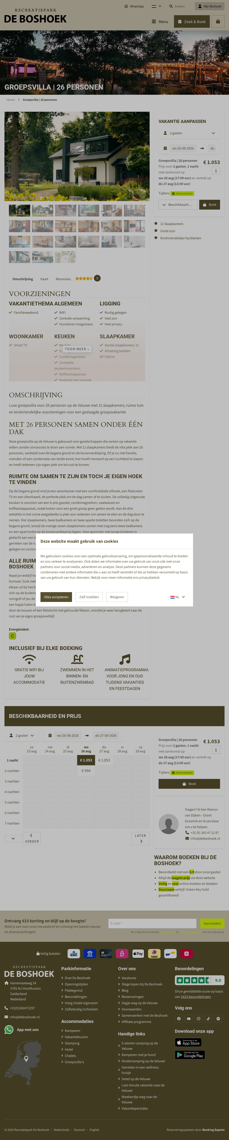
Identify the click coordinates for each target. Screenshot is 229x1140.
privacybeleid (149, 577)
